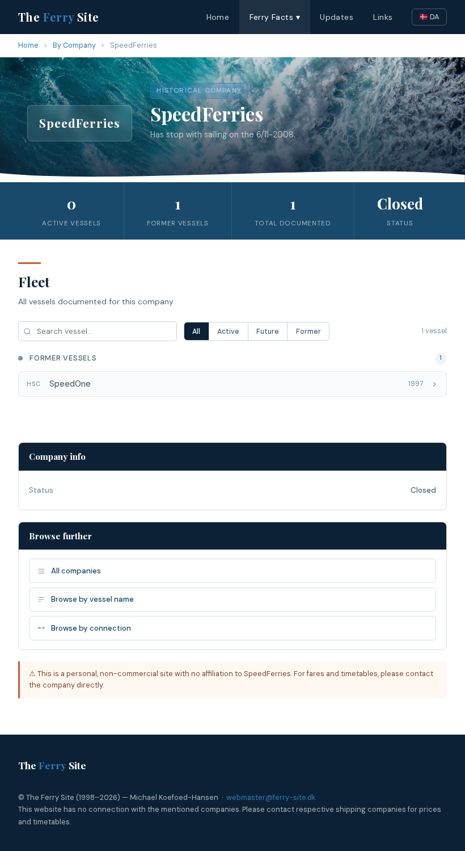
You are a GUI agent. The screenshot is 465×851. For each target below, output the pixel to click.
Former (308, 331)
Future (267, 331)
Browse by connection (91, 628)
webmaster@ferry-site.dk (270, 797)
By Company (74, 45)
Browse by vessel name (92, 599)
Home (218, 17)
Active (228, 331)
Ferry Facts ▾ (275, 17)
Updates (336, 17)
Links (382, 17)
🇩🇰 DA (429, 17)
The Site (58, 16)
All (196, 331)
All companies (76, 571)
